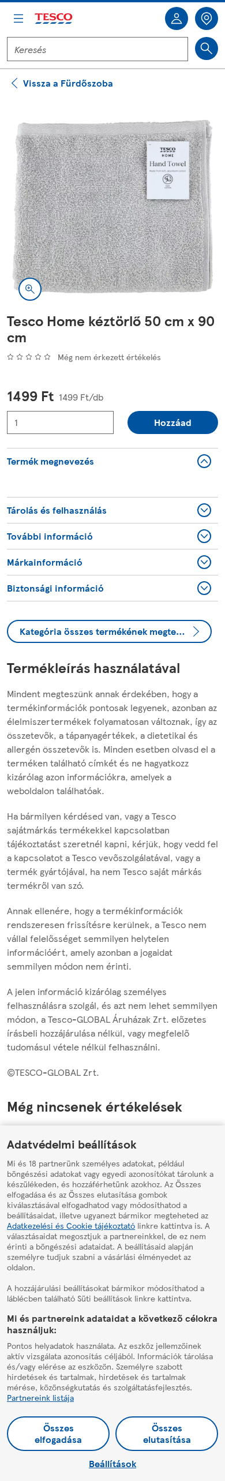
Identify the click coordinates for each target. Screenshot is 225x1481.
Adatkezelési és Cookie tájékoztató (71, 1225)
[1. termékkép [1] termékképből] (112, 206)
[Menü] (18, 18)
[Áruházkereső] (206, 18)
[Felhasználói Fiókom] (176, 18)
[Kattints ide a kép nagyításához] (30, 289)
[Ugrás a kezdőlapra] (54, 18)
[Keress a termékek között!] (206, 48)
